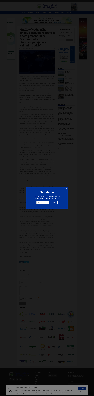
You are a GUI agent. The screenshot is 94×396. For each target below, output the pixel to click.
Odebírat (54, 202)
